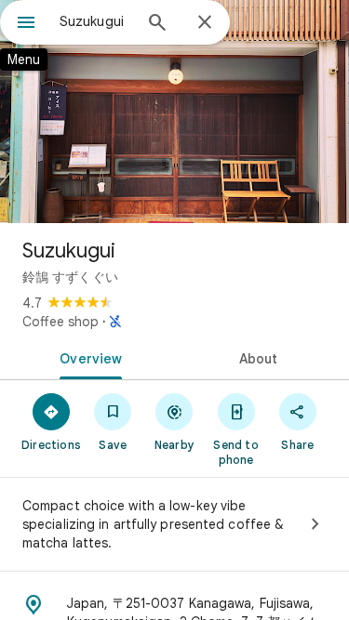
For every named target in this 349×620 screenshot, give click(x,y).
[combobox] (95, 21)
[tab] (87, 357)
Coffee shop (60, 321)
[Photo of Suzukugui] (174, 111)
